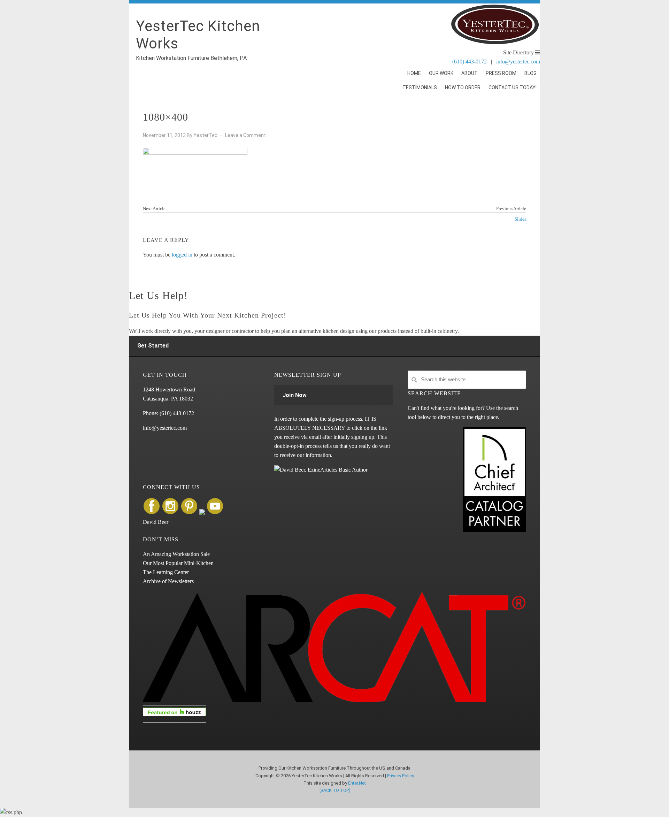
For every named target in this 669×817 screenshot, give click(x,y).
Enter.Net (357, 783)
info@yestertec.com (518, 61)
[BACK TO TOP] (335, 790)
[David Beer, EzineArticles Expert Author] (321, 470)
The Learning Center (166, 572)
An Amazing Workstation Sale (176, 554)
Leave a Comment (245, 135)
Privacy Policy (400, 775)
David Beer (155, 522)
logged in (182, 255)
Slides (520, 219)
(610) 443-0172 (469, 61)
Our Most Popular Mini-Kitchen (178, 563)
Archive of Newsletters (168, 581)
